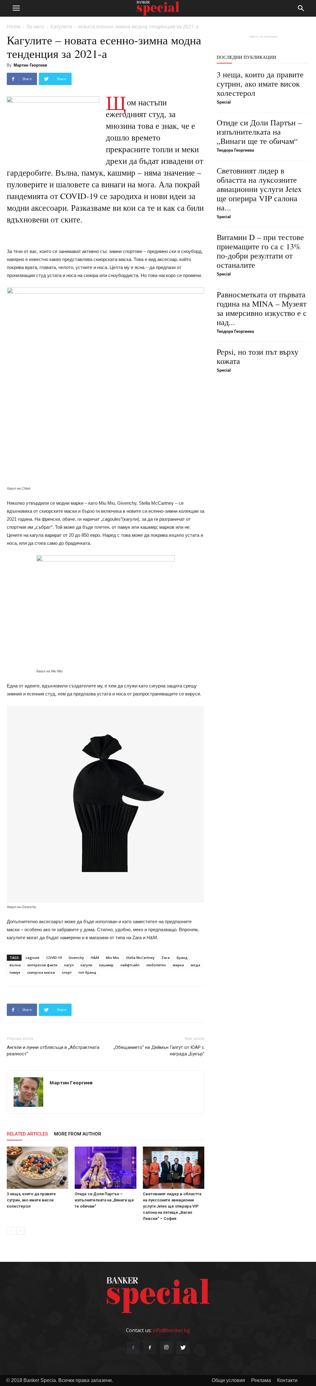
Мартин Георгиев (30, 65)
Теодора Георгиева (235, 150)
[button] (301, 8)
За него (35, 26)
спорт (67, 972)
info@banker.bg (171, 1330)
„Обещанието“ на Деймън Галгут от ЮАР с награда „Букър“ (159, 1051)
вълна (15, 965)
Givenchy (76, 957)
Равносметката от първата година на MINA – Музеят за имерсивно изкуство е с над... (262, 308)
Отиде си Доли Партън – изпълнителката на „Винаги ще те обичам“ (104, 1200)
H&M (95, 957)
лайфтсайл (129, 965)
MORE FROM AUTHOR (77, 1134)
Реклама (261, 1380)
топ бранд (87, 972)
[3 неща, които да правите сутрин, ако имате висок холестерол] (37, 1168)
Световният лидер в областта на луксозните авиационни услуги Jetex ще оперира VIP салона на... (259, 189)
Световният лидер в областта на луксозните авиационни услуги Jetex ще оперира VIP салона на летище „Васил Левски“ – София (172, 1206)
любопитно (156, 965)
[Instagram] (166, 1348)
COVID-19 (54, 957)
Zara (165, 957)
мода (195, 965)
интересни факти (42, 965)
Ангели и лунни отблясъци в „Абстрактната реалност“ (53, 1051)
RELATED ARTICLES (27, 1134)
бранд (182, 957)
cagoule (33, 957)
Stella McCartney (140, 957)
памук (15, 972)
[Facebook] (133, 1348)
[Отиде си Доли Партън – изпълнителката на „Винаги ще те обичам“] (105, 1168)
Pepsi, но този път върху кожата (257, 356)
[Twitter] (183, 1348)
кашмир (106, 965)
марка (178, 965)
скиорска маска (41, 972)
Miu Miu (112, 957)
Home (14, 26)
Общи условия (228, 1380)
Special (224, 102)
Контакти (287, 1380)
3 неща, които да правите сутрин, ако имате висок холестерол (31, 1200)
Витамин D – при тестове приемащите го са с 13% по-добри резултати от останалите (260, 251)
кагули (86, 965)
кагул (69, 965)
